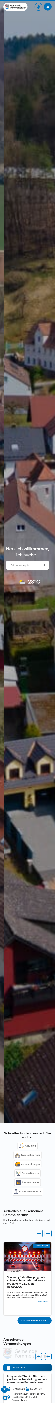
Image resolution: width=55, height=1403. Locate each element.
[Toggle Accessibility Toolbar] (4, 1389)
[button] (39, 1233)
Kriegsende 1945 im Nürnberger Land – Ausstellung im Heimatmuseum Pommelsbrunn (27, 1379)
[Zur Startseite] (15, 7)
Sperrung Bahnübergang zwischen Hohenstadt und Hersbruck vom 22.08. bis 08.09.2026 (26, 1282)
